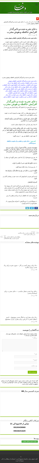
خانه (36, 22)
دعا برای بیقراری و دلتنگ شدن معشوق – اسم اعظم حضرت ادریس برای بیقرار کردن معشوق (21, 318)
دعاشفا (26, 459)
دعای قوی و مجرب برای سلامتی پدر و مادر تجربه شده (26, 233)
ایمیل (35, 360)
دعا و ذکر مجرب (29, 22)
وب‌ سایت (34, 365)
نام (35, 354)
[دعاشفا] (19, 7)
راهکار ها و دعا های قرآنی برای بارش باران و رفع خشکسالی (12, 237)
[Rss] (21, 457)
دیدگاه (35, 338)
